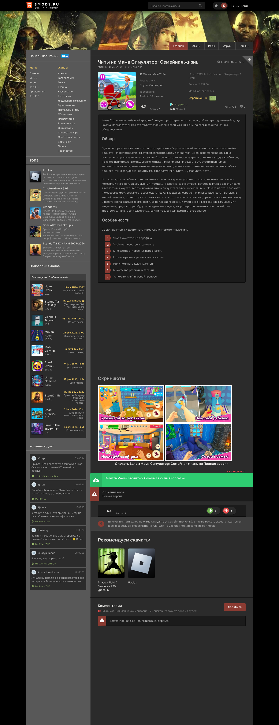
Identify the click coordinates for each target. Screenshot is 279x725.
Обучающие (65, 114)
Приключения (66, 119)
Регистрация (241, 5)
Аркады (62, 73)
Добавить (235, 607)
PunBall (40, 498)
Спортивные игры (69, 137)
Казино (62, 87)
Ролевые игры (66, 123)
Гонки (61, 82)
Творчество (65, 150)
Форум (227, 46)
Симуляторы (65, 128)
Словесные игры (68, 132)
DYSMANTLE (42, 521)
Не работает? (236, 471)
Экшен (62, 146)
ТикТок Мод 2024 (46, 476)
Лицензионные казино (72, 100)
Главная (178, 46)
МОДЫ (196, 46)
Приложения (37, 91)
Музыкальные (66, 105)
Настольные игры (69, 109)
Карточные (65, 96)
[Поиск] (200, 5)
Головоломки (66, 78)
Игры (211, 46)
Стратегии (64, 141)
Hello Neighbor (45, 563)
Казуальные (65, 91)
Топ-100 (244, 46)
